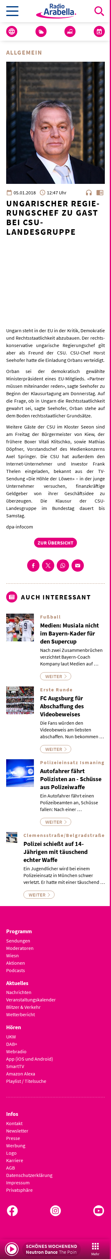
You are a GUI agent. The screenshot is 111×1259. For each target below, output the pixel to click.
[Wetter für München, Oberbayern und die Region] (41, 31)
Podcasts (15, 970)
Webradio (16, 1051)
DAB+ (11, 1044)
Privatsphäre (19, 1190)
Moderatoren (20, 948)
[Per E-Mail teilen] (78, 565)
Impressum (18, 1182)
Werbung (15, 1145)
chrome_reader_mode (100, 192)
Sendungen (18, 941)
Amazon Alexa (20, 1074)
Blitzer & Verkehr (23, 1007)
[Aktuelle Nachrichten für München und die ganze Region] (11, 31)
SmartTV (15, 1066)
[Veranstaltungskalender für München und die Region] (99, 31)
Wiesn (12, 955)
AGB (10, 1168)
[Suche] (99, 11)
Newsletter (17, 1131)
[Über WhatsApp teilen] (63, 565)
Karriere (14, 1160)
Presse (13, 1138)
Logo (11, 1153)
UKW (11, 1036)
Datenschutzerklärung (29, 1175)
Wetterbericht (20, 1014)
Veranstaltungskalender (31, 999)
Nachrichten (18, 992)
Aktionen (15, 963)
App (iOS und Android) (29, 1059)
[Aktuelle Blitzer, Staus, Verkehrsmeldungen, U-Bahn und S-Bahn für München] (70, 31)
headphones (88, 192)
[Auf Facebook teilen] (33, 565)
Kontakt (14, 1123)
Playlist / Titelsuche (26, 1081)
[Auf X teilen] (48, 565)
